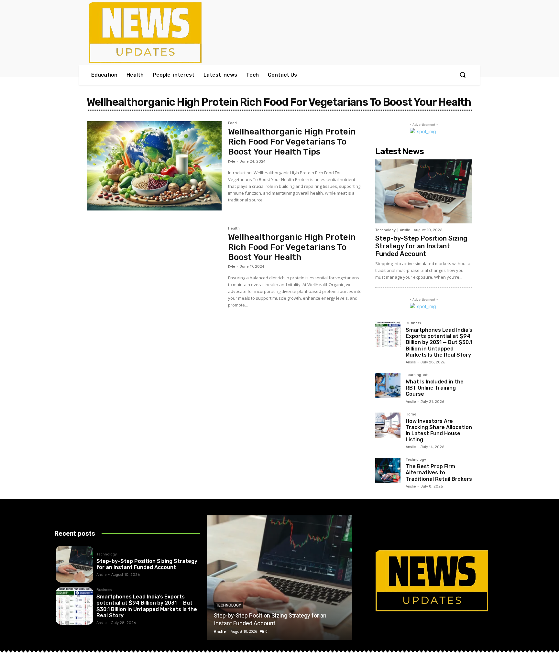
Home (411, 414)
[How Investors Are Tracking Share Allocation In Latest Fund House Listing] (387, 425)
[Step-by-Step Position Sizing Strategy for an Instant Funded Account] (423, 191)
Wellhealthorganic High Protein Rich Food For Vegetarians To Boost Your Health (292, 247)
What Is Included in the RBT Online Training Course (435, 388)
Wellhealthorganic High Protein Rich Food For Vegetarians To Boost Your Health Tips (292, 142)
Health (234, 229)
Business (413, 323)
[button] (462, 74)
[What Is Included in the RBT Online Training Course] (387, 385)
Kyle (231, 161)
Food (232, 123)
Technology (385, 230)
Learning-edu (418, 375)
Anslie (405, 230)
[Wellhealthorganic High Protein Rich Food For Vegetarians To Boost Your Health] (154, 271)
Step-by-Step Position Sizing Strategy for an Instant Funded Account (421, 246)
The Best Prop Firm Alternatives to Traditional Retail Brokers (439, 472)
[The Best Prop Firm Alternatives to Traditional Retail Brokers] (387, 470)
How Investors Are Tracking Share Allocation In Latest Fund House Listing (439, 430)
